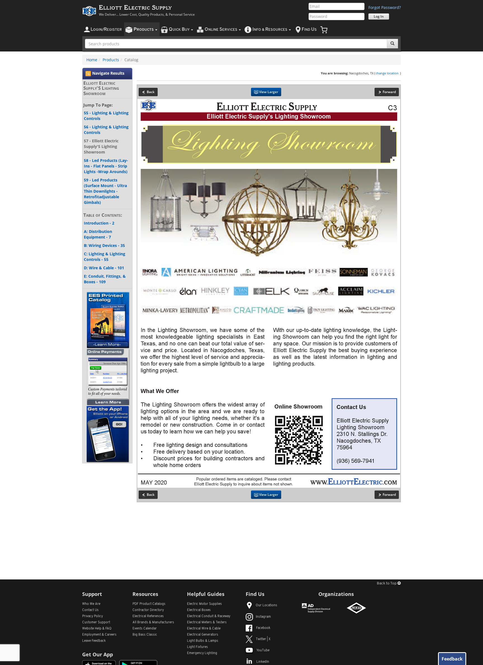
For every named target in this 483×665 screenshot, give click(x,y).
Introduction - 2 (99, 223)
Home (91, 59)
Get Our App (97, 654)
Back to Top (387, 583)
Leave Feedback (94, 641)
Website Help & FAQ (97, 628)
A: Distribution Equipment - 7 (98, 234)
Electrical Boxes (199, 610)
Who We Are (91, 604)
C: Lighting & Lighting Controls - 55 (104, 256)
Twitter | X (263, 639)
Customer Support (96, 622)
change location (387, 73)
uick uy (179, 29)
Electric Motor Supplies (204, 604)
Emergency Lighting (202, 653)
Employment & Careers (99, 634)
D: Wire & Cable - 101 (104, 267)
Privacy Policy (92, 616)
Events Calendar (144, 628)
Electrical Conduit (208, 616)
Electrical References (148, 616)
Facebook (263, 628)
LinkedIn (262, 662)
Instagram (263, 617)
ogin (106, 29)
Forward (389, 91)
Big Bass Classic (144, 634)
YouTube (262, 650)
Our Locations (266, 605)
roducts (144, 29)
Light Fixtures (197, 647)
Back (150, 91)
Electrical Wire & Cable (204, 628)
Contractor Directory (148, 610)
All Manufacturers (153, 622)
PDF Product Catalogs (148, 604)
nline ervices (221, 29)
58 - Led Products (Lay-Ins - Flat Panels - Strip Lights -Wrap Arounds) (106, 166)
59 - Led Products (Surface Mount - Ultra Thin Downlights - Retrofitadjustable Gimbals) (105, 191)
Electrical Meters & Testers (207, 622)
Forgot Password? (384, 7)
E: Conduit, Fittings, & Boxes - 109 (105, 278)
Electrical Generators (202, 634)
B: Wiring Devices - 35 (104, 245)
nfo (269, 29)
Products (111, 59)
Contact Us (90, 610)
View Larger (268, 91)
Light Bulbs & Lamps (202, 641)
